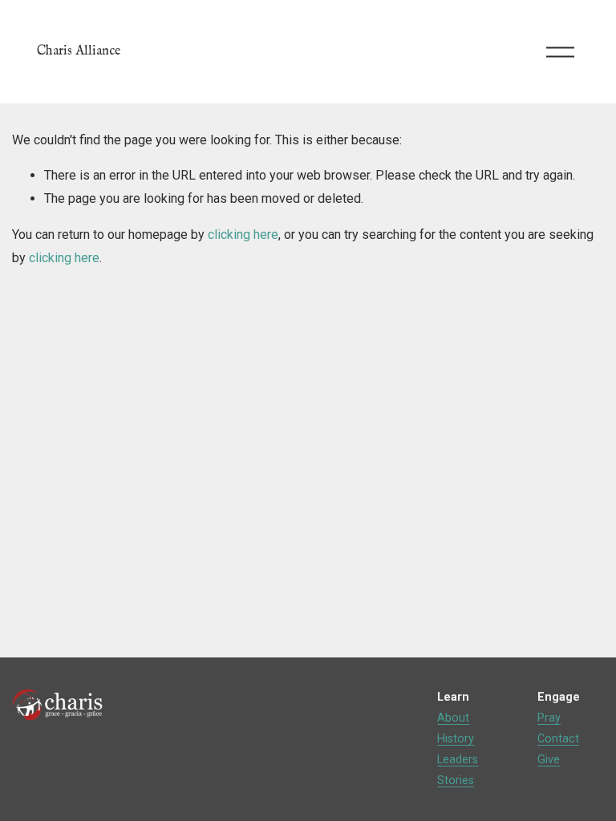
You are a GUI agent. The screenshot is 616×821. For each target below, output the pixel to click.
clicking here (243, 234)
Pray (549, 718)
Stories (455, 780)
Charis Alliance (78, 51)
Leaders (457, 759)
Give (548, 759)
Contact (558, 739)
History (455, 739)
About (453, 718)
